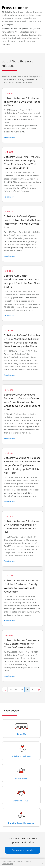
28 (21, 689)
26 (10, 689)
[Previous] (5, 689)
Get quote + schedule (22, 850)
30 (33, 689)
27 (16, 689)
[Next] (38, 689)
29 (27, 689)
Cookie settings (7, 864)
